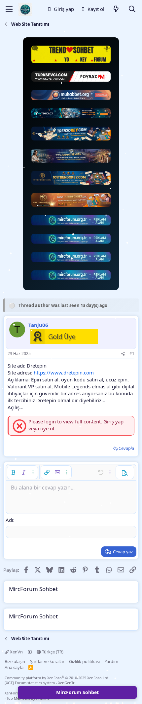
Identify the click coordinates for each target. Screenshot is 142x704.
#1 (131, 353)
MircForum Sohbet (77, 692)
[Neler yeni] (116, 9)
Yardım (111, 661)
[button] (13, 472)
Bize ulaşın (15, 661)
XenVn (16, 652)
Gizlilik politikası (84, 661)
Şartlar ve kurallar (47, 661)
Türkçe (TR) (52, 652)
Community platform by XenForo (57, 677)
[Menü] (9, 9)
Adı (9, 520)
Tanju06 (38, 325)
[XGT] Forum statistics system (40, 682)
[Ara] (132, 9)
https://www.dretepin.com (64, 372)
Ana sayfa (14, 667)
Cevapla (126, 448)
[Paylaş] (123, 354)
